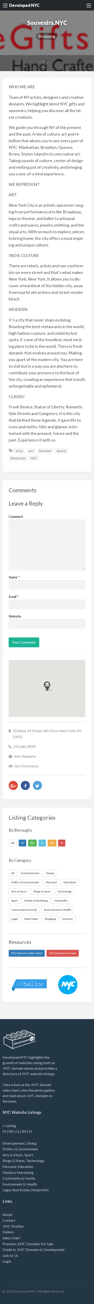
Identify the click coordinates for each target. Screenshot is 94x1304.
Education (70, 882)
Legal (14, 919)
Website (15, 616)
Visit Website (25, 756)
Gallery (8, 1232)
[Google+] (13, 785)
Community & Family (24, 909)
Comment (16, 516)
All (12, 843)
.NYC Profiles (13, 1226)
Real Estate (31, 919)
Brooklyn (45, 451)
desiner (61, 451)
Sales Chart (11, 1238)
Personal (51, 882)
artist (19, 451)
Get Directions (26, 766)
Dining (50, 873)
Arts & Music (19, 891)
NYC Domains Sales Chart (26, 953)
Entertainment (30, 873)
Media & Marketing (36, 900)
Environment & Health (57, 909)
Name (14, 577)
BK (32, 843)
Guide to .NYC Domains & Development (34, 1249)
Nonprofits (61, 900)
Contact (9, 1220)
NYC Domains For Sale (62, 953)
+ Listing (9, 1125)
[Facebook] (25, 785)
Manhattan (18, 458)
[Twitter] (37, 785)
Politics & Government (25, 882)
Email (14, 596)
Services (68, 919)
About (8, 1214)
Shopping (46, 36)
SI (62, 843)
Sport (14, 900)
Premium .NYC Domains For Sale (28, 1244)
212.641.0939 (24, 746)
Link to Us (10, 1255)
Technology (64, 891)
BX (52, 843)
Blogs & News (42, 891)
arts (31, 451)
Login (7, 1261)
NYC (34, 458)
